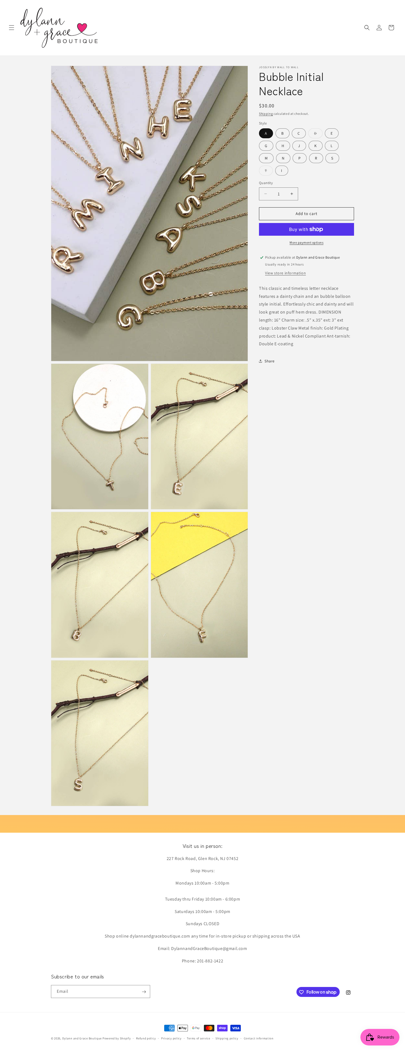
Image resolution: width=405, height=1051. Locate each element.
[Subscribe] (144, 991)
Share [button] (269, 361)
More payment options (306, 242)
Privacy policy (171, 1038)
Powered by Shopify (116, 1038)
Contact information (259, 1038)
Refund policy (146, 1038)
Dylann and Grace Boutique (82, 1038)
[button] (12, 28)
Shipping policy (226, 1038)
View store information (285, 272)
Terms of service (198, 1038)
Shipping (266, 114)
